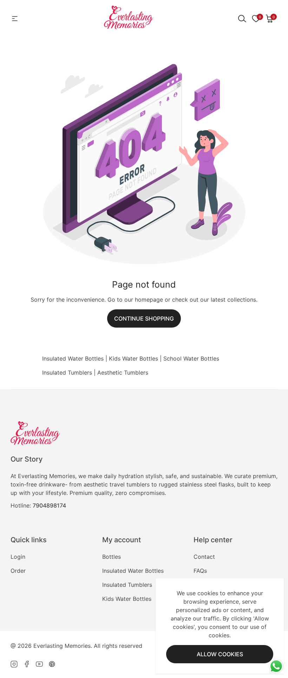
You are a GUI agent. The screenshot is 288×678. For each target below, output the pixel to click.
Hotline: (38, 505)
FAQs (200, 570)
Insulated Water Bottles (73, 358)
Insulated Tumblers (67, 372)
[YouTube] (39, 663)
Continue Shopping (144, 318)
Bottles (111, 556)
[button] (270, 18)
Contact (204, 556)
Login (18, 556)
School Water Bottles (191, 358)
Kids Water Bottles (133, 358)
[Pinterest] (51, 663)
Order (18, 570)
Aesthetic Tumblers (122, 372)
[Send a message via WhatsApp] (276, 666)
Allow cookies (220, 654)
